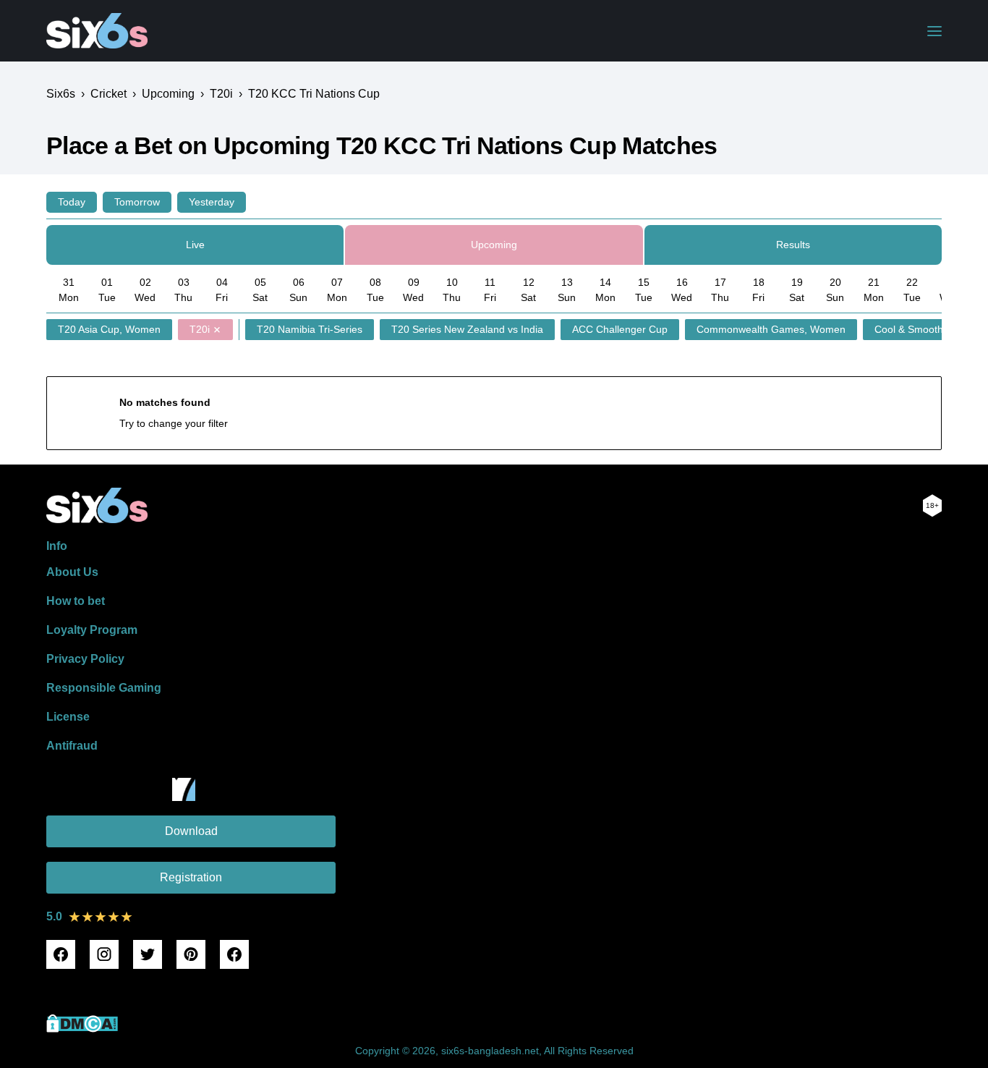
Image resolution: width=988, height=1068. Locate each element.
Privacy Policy (85, 659)
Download (191, 831)
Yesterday (211, 202)
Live (195, 244)
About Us (72, 572)
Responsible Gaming (103, 688)
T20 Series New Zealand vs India (467, 329)
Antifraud (72, 745)
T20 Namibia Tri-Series (309, 329)
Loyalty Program (91, 630)
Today (71, 202)
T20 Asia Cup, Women (109, 329)
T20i (199, 329)
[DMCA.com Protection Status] (82, 1028)
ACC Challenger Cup (620, 329)
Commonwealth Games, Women (771, 329)
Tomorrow (137, 202)
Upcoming (494, 244)
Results (793, 244)
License (68, 717)
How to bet (75, 601)
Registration (191, 877)
